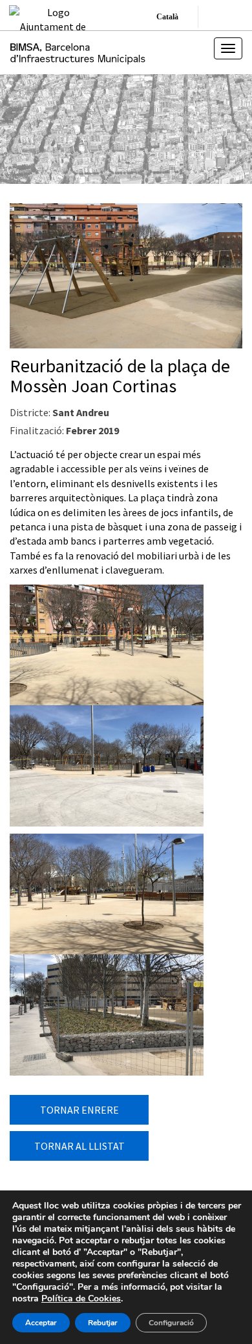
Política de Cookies (81, 1298)
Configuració (171, 1323)
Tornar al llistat (79, 1145)
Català (167, 16)
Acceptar (41, 1323)
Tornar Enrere (79, 1109)
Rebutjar (103, 1323)
